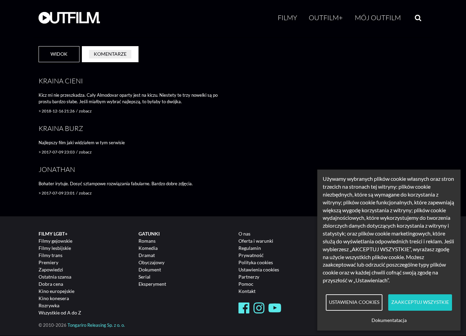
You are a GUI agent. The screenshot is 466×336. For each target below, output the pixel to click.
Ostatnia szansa (55, 277)
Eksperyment (152, 284)
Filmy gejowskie (55, 241)
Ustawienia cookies (258, 269)
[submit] (418, 18)
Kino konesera (54, 298)
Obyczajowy (151, 262)
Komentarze (110, 54)
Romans (147, 241)
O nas (244, 234)
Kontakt (247, 291)
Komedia (148, 248)
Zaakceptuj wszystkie (420, 302)
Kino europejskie (56, 291)
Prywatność (251, 255)
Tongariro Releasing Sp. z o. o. (96, 325)
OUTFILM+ (326, 17)
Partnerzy (248, 277)
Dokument (150, 269)
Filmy (287, 17)
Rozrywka (49, 305)
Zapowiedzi (51, 269)
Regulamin (249, 248)
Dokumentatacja (389, 320)
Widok (59, 54)
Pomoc (245, 284)
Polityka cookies (255, 262)
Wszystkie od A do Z (60, 312)
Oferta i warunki (255, 241)
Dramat (147, 255)
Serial (144, 277)
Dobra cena (51, 284)
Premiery (48, 262)
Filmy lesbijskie (55, 248)
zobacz (85, 110)
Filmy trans (50, 255)
